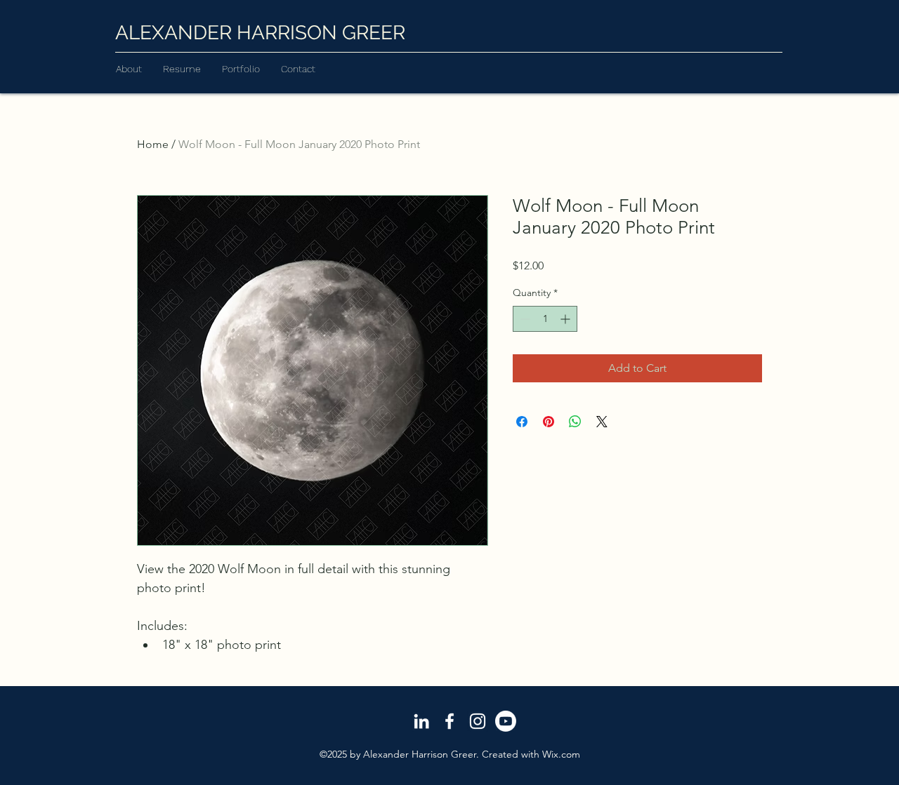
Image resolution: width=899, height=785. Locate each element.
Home (153, 144)
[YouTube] (505, 721)
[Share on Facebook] (521, 421)
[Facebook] (449, 721)
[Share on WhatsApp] (575, 421)
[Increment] (566, 319)
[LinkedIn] (421, 721)
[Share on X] (601, 421)
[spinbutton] (545, 319)
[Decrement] (523, 319)
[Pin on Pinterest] (548, 421)
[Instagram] (477, 721)
